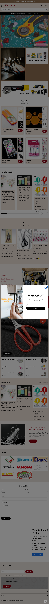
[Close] (46, 287)
